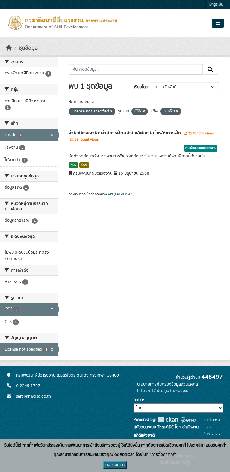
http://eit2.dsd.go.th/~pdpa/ (163, 391)
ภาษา (138, 400)
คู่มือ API (127, 194)
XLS (73, 165)
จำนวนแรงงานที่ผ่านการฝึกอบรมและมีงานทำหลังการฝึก (125, 133)
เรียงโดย (141, 87)
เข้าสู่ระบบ (216, 4)
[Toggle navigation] (218, 23)
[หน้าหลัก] (9, 48)
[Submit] (210, 69)
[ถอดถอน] (111, 111)
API (110, 194)
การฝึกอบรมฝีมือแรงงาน (200, 148)
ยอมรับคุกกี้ (115, 465)
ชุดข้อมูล (28, 48)
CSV (84, 165)
